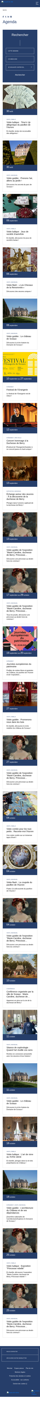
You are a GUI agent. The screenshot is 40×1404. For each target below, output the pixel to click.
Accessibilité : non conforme (20, 1380)
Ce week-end (12, 59)
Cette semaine (13, 51)
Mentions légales (20, 1372)
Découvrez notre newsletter (17, 1358)
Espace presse (19, 1368)
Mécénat (9, 1368)
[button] (37, 3)
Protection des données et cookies (20, 1376)
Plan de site (29, 1368)
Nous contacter (12, 1351)
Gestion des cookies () (20, 1383)
